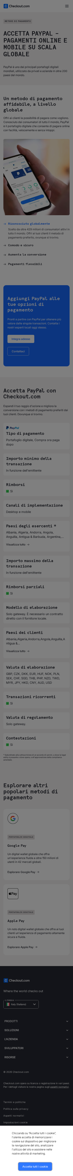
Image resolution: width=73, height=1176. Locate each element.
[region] (36, 1151)
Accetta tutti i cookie (35, 1166)
